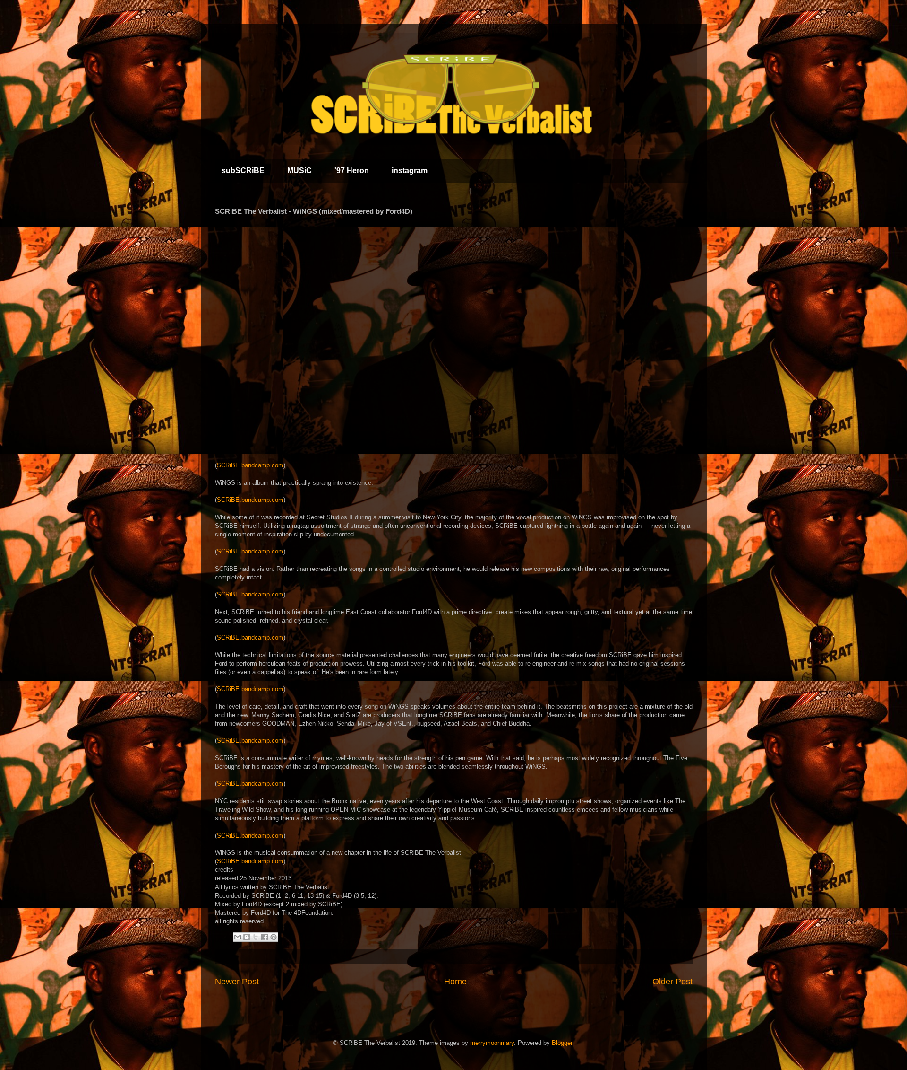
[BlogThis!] (246, 937)
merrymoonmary (492, 1042)
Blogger (562, 1042)
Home (455, 981)
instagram (410, 171)
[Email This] (237, 937)
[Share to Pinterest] (273, 937)
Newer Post (237, 981)
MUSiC (299, 171)
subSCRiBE (243, 171)
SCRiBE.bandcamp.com (250, 465)
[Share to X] (255, 937)
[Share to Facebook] (264, 937)
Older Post (672, 981)
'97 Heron (351, 171)
